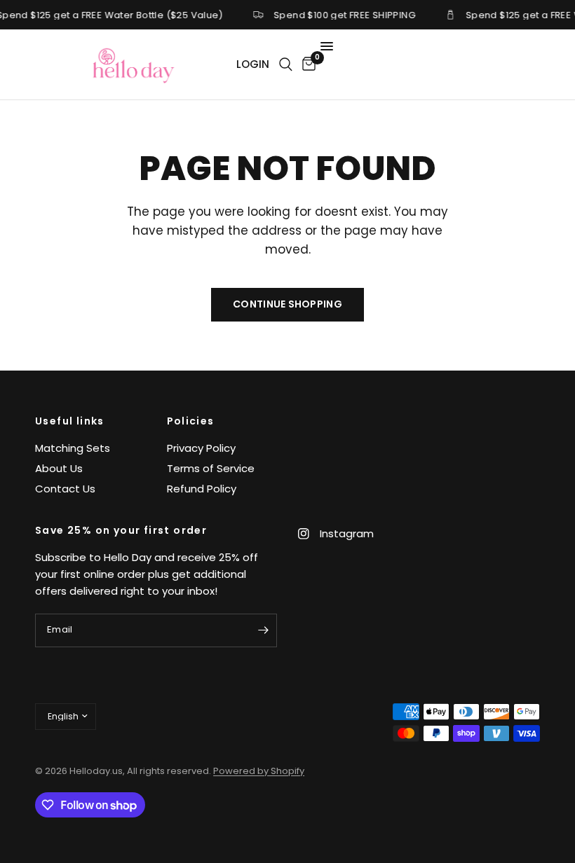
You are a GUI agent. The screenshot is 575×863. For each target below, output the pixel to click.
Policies (191, 421)
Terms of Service (211, 468)
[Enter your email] (263, 630)
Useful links (69, 421)
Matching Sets (72, 448)
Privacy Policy (201, 448)
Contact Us (65, 488)
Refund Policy (201, 488)
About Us (59, 468)
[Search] (285, 64)
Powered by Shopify (258, 771)
